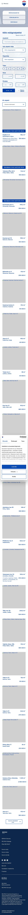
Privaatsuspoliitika (7, 912)
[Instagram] (5, 860)
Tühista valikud (22, 91)
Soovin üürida (5, 855)
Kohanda (13, 471)
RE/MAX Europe (6, 887)
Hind (4, 73)
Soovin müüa (5, 852)
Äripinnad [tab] (14, 22)
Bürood (4, 865)
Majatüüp (6, 56)
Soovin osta (5, 849)
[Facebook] (2, 860)
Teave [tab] (22, 441)
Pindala (5, 81)
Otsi (8, 90)
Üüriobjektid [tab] (14, 17)
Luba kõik (14, 466)
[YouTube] (7, 860)
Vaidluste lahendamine (8, 910)
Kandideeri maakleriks (8, 868)
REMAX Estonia (6, 838)
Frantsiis (4, 871)
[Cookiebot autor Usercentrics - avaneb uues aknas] (20, 437)
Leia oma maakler (6, 863)
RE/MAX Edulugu (6, 841)
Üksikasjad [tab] (14, 441)
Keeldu (14, 476)
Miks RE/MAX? (6, 844)
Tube (4, 65)
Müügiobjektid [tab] (14, 13)
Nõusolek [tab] (5, 441)
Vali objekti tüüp (8, 46)
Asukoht (5, 38)
